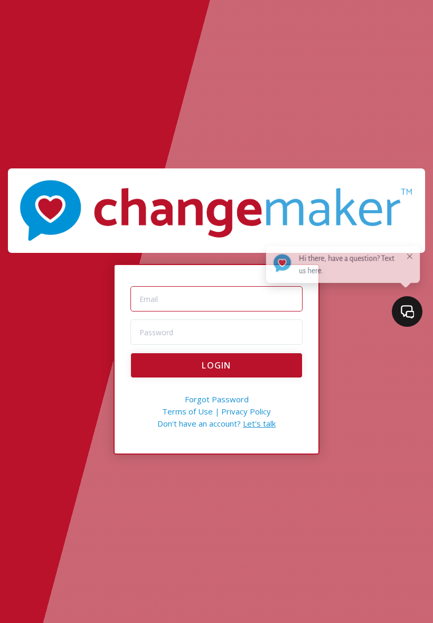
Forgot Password (217, 399)
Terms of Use (187, 411)
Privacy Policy (246, 411)
